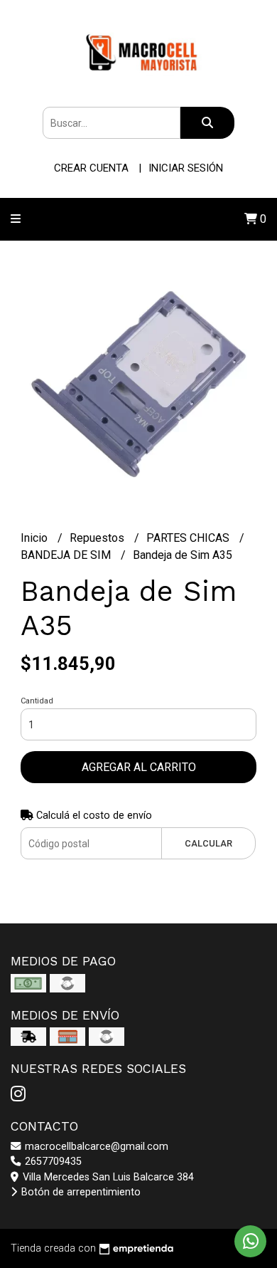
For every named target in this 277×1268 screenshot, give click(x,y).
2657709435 (52, 1162)
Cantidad (37, 701)
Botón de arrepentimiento (79, 1192)
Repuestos (98, 538)
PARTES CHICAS (189, 538)
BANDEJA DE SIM (67, 555)
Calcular (208, 843)
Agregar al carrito (139, 767)
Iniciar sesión (185, 168)
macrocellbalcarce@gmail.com (95, 1147)
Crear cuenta (91, 168)
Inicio (35, 538)
